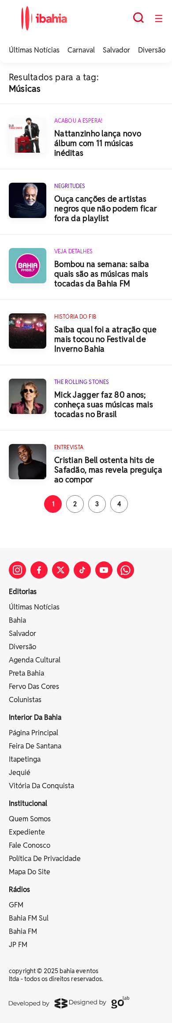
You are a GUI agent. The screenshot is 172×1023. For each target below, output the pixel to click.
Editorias (23, 591)
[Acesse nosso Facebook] (39, 570)
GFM (16, 905)
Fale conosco (29, 845)
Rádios (19, 889)
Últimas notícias (34, 607)
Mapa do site (29, 871)
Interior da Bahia (35, 717)
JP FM (18, 944)
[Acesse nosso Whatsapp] (125, 570)
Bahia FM (23, 931)
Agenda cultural (34, 660)
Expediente (27, 832)
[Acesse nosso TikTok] (82, 570)
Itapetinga (25, 759)
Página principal (33, 732)
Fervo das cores (34, 686)
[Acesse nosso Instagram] (17, 570)
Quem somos (30, 819)
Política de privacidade (45, 858)
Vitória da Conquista (41, 785)
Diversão (151, 50)
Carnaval (81, 50)
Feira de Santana (35, 746)
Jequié (19, 772)
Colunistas (25, 699)
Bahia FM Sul (29, 918)
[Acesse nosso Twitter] (60, 570)
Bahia (17, 620)
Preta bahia (26, 673)
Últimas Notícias (34, 50)
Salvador (116, 50)
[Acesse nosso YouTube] (103, 570)
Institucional (28, 803)
